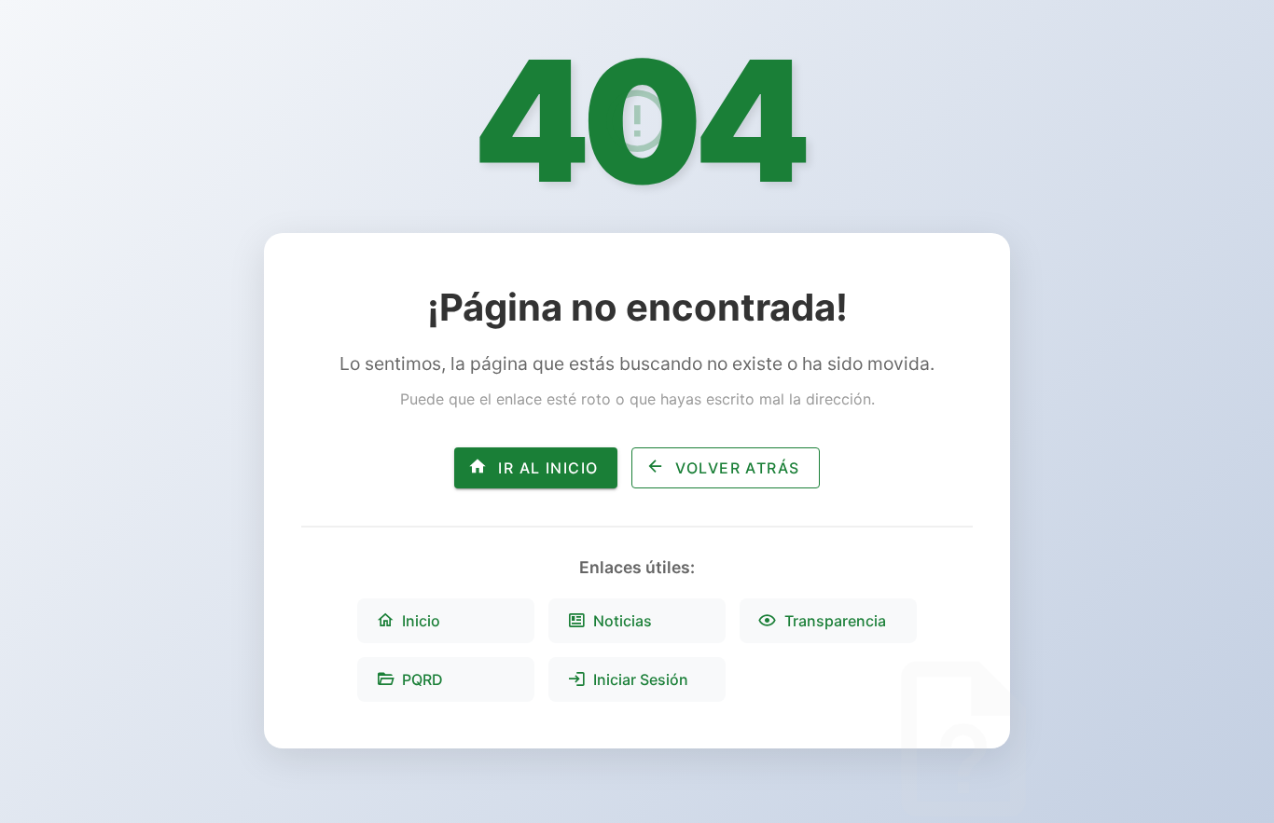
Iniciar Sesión (640, 679)
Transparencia (835, 620)
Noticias (622, 620)
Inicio (421, 620)
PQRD (422, 679)
